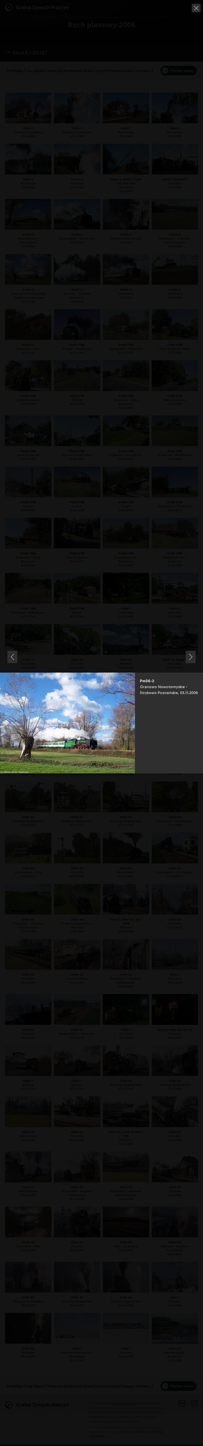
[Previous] (12, 657)
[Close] (196, 8)
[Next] (191, 657)
